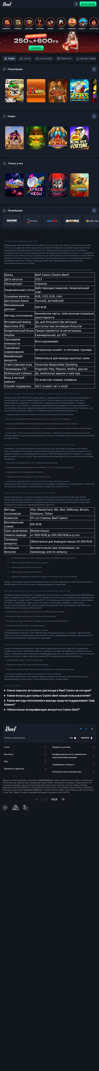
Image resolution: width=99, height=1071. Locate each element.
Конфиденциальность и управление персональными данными (69, 755)
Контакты (8, 754)
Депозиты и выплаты (14, 769)
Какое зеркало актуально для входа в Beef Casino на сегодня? (49, 690)
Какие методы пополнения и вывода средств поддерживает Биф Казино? (49, 702)
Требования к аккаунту (63, 764)
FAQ (6, 761)
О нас (6, 747)
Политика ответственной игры (66, 772)
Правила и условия (61, 747)
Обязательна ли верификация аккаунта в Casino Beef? (43, 709)
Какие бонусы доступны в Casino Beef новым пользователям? (49, 695)
